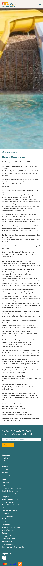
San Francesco (7, 519)
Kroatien (5, 464)
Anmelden (7, 445)
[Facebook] (4, 558)
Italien (4, 461)
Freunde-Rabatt (7, 544)
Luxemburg (6, 475)
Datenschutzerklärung (9, 511)
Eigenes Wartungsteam (10, 499)
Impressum (6, 513)
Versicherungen (7, 541)
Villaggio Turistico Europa (11, 527)
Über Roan (5, 483)
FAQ (3, 508)
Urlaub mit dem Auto (9, 494)
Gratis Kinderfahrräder (10, 491)
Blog (3, 485)
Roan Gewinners (7, 516)
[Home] (3, 152)
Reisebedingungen (8, 502)
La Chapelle (6, 525)
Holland (5, 469)
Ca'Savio (5, 533)
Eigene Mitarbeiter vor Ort (11, 505)
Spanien (5, 466)
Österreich (5, 472)
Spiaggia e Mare (8, 536)
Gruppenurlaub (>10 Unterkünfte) (13, 547)
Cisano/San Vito (7, 530)
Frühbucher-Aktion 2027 (10, 539)
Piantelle (5, 522)
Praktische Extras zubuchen (11, 488)
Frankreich (5, 458)
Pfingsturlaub (6, 497)
